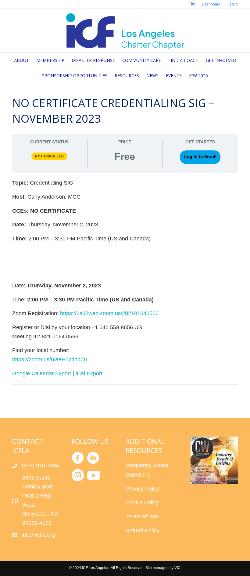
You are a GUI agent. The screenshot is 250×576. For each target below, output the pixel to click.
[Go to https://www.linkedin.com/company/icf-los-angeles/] (93, 459)
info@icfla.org (38, 535)
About (21, 60)
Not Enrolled (49, 156)
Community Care (141, 60)
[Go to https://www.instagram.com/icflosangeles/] (78, 476)
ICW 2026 (198, 75)
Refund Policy (142, 530)
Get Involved (221, 60)
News (152, 75)
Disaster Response (93, 60)
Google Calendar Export (41, 373)
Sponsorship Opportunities (74, 75)
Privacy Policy (143, 489)
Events (174, 75)
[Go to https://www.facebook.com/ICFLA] (78, 459)
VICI (177, 568)
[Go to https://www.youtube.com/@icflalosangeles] (93, 476)
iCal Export (89, 373)
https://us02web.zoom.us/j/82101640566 (109, 313)
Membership (50, 60)
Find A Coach (183, 60)
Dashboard (211, 4)
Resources (127, 75)
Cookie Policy (142, 502)
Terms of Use (142, 516)
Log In (232, 4)
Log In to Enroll (200, 156)
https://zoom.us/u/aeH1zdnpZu (49, 359)
